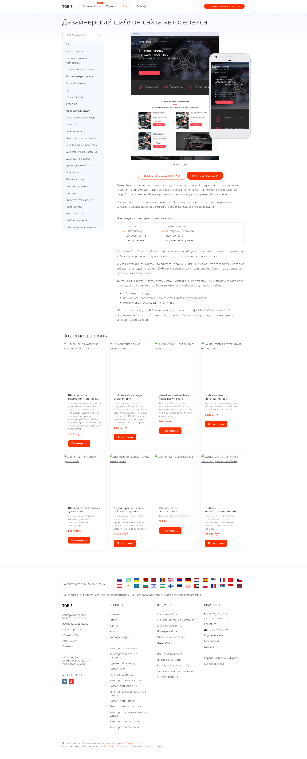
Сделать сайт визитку (122, 663)
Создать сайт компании (124, 686)
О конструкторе (71, 629)
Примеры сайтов (167, 631)
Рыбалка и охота (75, 179)
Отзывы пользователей (171, 637)
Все (67, 44)
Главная (114, 614)
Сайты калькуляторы (77, 186)
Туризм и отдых (74, 206)
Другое (69, 90)
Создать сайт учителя (122, 701)
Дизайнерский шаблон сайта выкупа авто (174, 396)
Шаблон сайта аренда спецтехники (128, 396)
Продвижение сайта (169, 659)
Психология (72, 172)
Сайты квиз (72, 193)
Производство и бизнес (79, 165)
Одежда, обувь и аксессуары (81, 144)
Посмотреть (79, 443)
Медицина (71, 124)
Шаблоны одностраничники (82, 227)
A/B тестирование (168, 677)
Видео (113, 620)
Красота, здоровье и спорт (81, 117)
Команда (67, 646)
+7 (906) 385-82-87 (217, 614)
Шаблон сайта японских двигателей (84, 509)
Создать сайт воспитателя (125, 706)
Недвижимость (74, 131)
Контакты (209, 646)
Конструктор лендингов (124, 648)
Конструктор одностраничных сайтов (128, 693)
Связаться (210, 624)
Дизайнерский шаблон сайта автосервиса (129, 509)
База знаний (211, 641)
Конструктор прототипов (125, 721)
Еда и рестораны (75, 96)
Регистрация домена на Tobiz (174, 665)
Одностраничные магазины (81, 151)
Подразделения (213, 635)
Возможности (70, 635)
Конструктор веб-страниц (125, 727)
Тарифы (111, 6)
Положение (109, 746)
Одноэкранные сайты (78, 158)
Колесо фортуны (214, 663)
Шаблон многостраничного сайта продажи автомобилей (221, 511)
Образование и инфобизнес (81, 138)
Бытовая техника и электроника (76, 60)
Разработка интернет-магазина (175, 671)
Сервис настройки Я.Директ (221, 658)
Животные (71, 103)
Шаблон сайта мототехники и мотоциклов (215, 398)
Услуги (126, 6)
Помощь (141, 6)
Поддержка (163, 642)
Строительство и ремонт (80, 199)
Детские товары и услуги (79, 76)
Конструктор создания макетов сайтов (128, 713)
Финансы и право (75, 213)
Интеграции (69, 640)
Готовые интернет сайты (80, 69)
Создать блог (117, 669)
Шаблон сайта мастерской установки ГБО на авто (83, 398)
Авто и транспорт (75, 51)
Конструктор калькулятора (125, 680)
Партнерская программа (185, 595)
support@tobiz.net (217, 629)
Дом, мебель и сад (76, 83)
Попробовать (224, 6)
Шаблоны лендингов (169, 625)
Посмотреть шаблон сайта (162, 175)
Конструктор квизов (121, 674)
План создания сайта (169, 654)
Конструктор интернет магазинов (123, 655)
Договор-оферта (119, 637)
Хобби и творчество (77, 220)
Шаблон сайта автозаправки (168, 509)
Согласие (121, 746)
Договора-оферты (134, 743)
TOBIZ (67, 6)
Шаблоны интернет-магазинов (175, 620)
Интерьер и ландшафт (78, 110)
